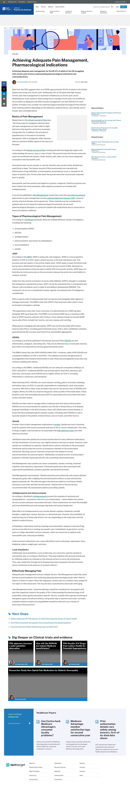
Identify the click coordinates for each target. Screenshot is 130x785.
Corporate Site (58, 775)
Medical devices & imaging (86, 12)
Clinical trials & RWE (54, 12)
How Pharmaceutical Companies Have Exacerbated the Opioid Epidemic (41, 623)
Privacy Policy (33, 779)
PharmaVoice (21, 1)
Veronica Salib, (23, 82)
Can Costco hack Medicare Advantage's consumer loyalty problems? (51, 728)
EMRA (29, 257)
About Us (32, 763)
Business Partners (60, 767)
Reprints (82, 763)
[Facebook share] (4, 83)
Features (43, 6)
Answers (82, 767)
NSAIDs (67, 341)
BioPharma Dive (12, 1)
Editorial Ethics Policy (35, 767)
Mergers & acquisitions (103, 12)
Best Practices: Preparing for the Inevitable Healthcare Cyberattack (104, 128)
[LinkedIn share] (4, 94)
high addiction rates (65, 430)
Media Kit (57, 771)
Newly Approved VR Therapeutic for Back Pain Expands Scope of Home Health (44, 619)
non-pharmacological (76, 195)
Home (5, 28)
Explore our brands (120, 1)
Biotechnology (40, 11)
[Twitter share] (4, 88)
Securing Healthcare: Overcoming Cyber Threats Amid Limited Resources (106, 121)
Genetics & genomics (68, 12)
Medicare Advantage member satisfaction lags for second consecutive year (80, 728)
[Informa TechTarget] (4, 2)
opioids (57, 424)
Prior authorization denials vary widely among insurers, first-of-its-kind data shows (110, 730)
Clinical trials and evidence (16, 28)
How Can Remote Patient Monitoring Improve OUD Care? (34, 627)
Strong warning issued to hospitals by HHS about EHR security (106, 113)
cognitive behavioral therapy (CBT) (61, 198)
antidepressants (40, 496)
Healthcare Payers (32, 1)
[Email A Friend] (4, 104)
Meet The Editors (34, 771)
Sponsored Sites (59, 6)
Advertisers (58, 763)
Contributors (58, 779)
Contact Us (32, 775)
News (37, 6)
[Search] (112, 7)
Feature (15, 54)
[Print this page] (4, 99)
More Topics (120, 11)
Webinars (50, 6)
